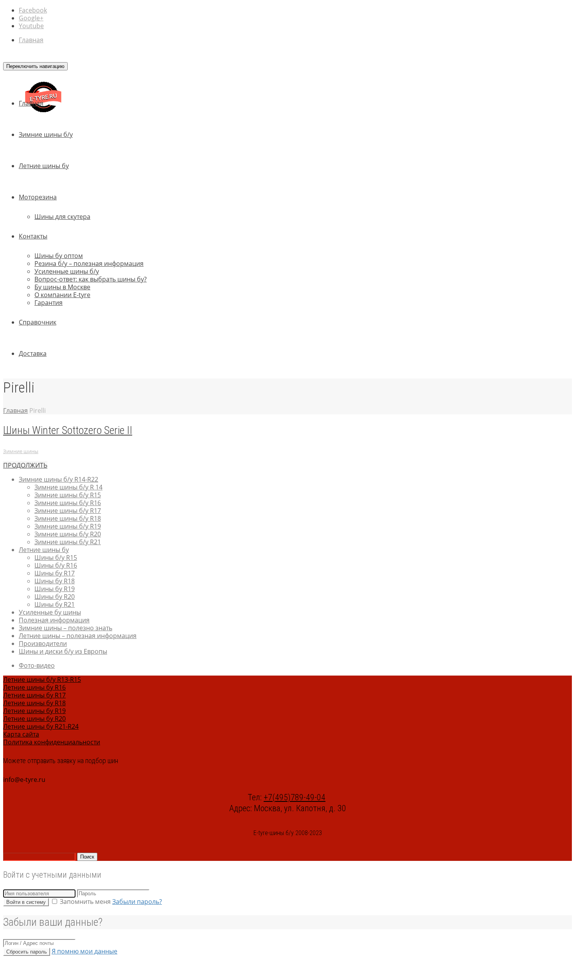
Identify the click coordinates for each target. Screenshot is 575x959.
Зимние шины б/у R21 (67, 542)
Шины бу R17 (54, 573)
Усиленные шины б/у (66, 271)
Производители (43, 643)
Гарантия (48, 302)
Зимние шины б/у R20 (67, 534)
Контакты (33, 236)
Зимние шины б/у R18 (67, 518)
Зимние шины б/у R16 (67, 502)
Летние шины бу (44, 165)
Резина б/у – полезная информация (89, 263)
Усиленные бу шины (50, 612)
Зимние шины (20, 451)
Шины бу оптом (58, 255)
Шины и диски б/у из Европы (63, 651)
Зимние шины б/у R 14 (68, 487)
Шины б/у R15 (55, 557)
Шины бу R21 (54, 604)
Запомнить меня (85, 901)
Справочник (37, 322)
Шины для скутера (62, 216)
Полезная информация (54, 620)
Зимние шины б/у (46, 134)
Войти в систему (26, 902)
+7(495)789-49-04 (294, 797)
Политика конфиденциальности (51, 742)
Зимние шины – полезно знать (65, 628)
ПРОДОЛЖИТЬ (25, 465)
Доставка (33, 353)
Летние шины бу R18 (34, 703)
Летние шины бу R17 (34, 695)
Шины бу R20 (54, 596)
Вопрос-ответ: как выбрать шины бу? (90, 279)
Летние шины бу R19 (34, 710)
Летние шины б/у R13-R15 (42, 679)
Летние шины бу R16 (34, 687)
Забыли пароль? (137, 901)
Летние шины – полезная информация (78, 635)
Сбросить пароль (26, 952)
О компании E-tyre (62, 294)
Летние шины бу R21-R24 (41, 726)
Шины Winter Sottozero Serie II (67, 430)
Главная (31, 40)
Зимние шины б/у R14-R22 (58, 479)
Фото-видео (37, 665)
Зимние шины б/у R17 (67, 510)
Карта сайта (21, 734)
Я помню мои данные (84, 951)
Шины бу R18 (54, 581)
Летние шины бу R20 (34, 718)
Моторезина (38, 197)
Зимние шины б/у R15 (67, 495)
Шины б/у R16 (55, 565)
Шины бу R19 (54, 588)
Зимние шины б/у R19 (67, 526)
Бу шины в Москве (62, 287)
